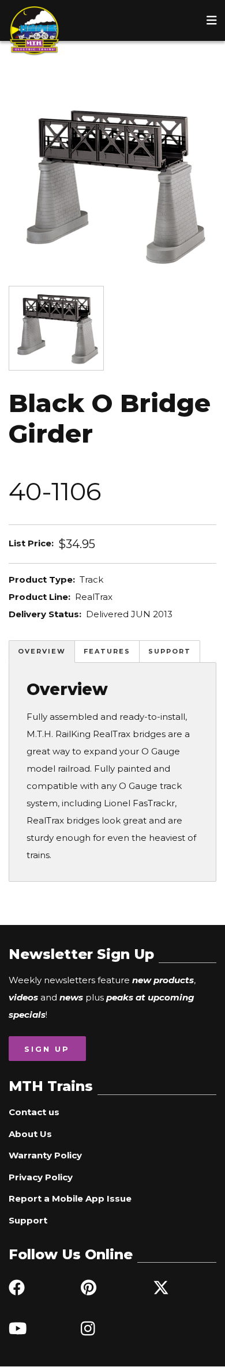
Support (169, 651)
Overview (42, 651)
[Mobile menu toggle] (212, 20)
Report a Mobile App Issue (70, 1198)
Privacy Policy (41, 1177)
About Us (30, 1133)
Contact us (34, 1112)
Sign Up (47, 1048)
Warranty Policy (45, 1155)
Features (107, 651)
